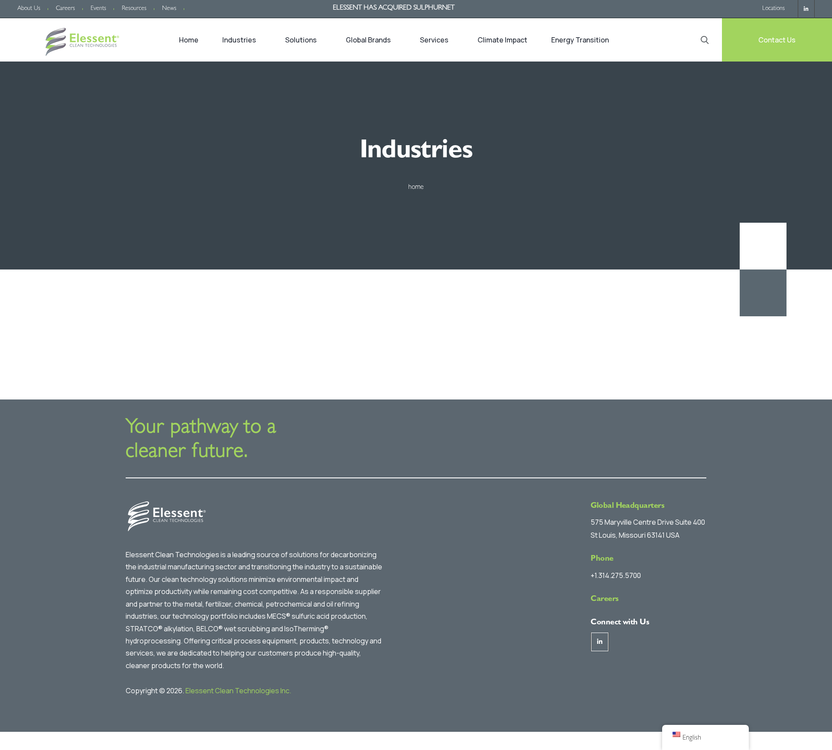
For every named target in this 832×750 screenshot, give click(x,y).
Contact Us (777, 40)
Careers (65, 9)
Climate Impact (502, 40)
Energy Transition (580, 40)
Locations (773, 9)
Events (98, 9)
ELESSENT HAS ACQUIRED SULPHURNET (394, 8)
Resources (134, 9)
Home (188, 40)
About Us (28, 9)
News (169, 9)
